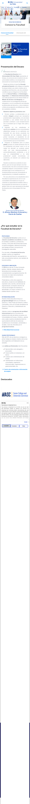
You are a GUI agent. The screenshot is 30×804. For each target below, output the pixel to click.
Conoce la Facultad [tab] (7, 33)
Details (26, 422)
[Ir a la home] (15, 3)
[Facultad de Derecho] (15, 50)
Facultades (16, 7)
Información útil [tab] (21, 33)
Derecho (24, 7)
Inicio (2, 7)
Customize (14, 426)
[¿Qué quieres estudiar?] (27, 3)
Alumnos (9, 7)
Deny (23, 426)
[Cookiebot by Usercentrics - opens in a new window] (22, 403)
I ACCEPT (6, 425)
